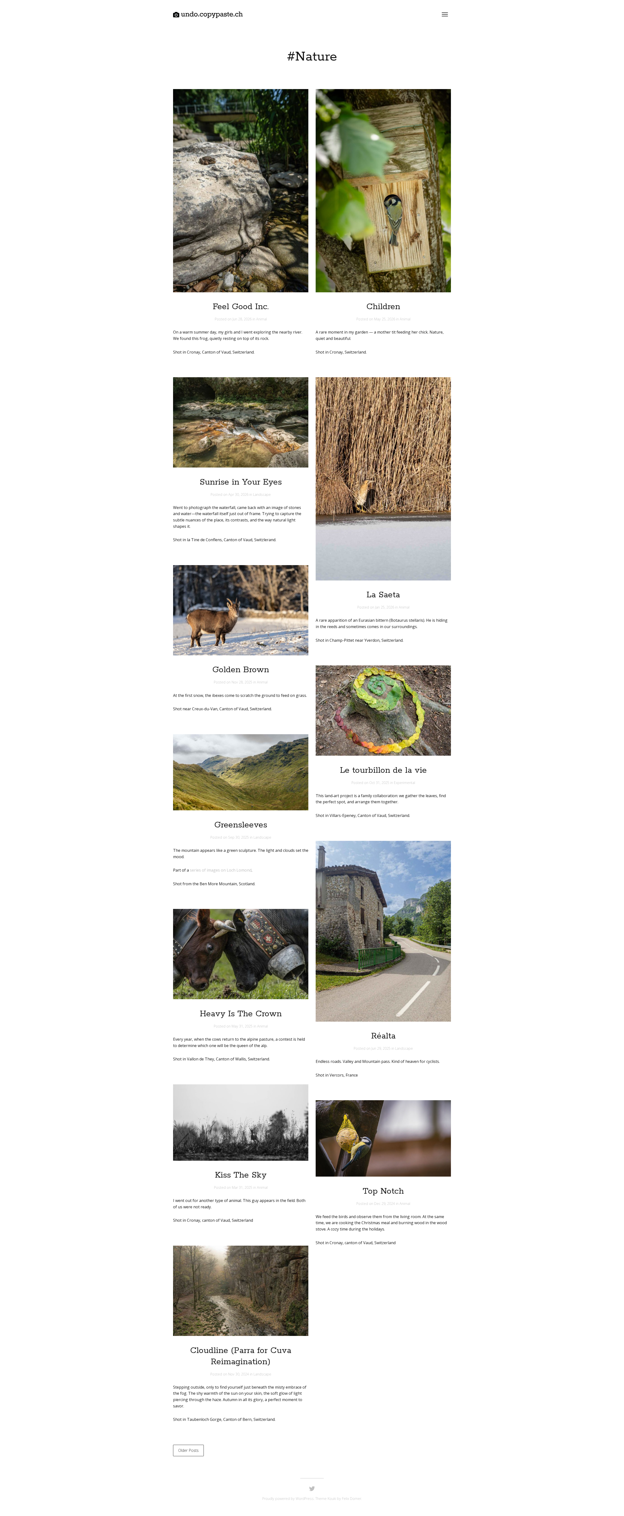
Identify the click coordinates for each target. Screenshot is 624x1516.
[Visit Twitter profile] (312, 1489)
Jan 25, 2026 (385, 607)
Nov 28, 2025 (242, 682)
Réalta (383, 1036)
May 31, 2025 (243, 1026)
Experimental (404, 782)
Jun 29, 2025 (381, 1048)
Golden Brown (240, 670)
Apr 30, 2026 (238, 494)
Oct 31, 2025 (379, 782)
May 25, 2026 (385, 319)
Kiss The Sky (241, 1175)
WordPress (305, 1498)
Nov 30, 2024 (239, 1374)
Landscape (262, 494)
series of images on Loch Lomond (221, 870)
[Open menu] (445, 14)
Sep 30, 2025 (239, 837)
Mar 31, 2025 (242, 1187)
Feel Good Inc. (241, 307)
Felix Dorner (351, 1498)
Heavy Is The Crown (241, 1014)
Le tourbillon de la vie (383, 770)
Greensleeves (240, 825)
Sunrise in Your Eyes (241, 482)
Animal (261, 319)
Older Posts (188, 1450)
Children (383, 307)
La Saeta (383, 595)
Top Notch (383, 1191)
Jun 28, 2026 (243, 319)
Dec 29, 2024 (385, 1203)
